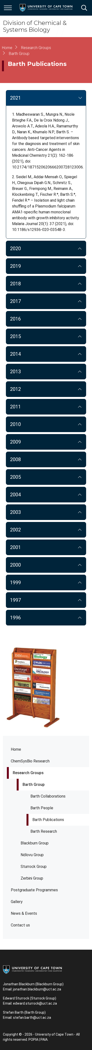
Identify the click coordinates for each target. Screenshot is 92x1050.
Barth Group (34, 784)
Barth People (41, 808)
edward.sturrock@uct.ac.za (35, 1003)
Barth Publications (48, 819)
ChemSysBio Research (30, 761)
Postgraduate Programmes (34, 890)
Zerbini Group (32, 878)
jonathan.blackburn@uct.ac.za (37, 989)
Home (16, 749)
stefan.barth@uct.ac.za (32, 1017)
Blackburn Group (35, 843)
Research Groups (28, 772)
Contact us (20, 925)
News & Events (24, 913)
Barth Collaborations (48, 796)
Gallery (17, 901)
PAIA (44, 1039)
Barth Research (43, 831)
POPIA (33, 1039)
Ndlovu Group (32, 854)
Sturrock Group (34, 866)
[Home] (32, 969)
